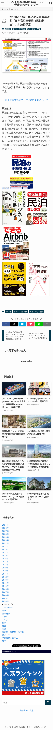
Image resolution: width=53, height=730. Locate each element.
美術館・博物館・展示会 (13, 631)
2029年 (5, 537)
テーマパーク (8, 607)
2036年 (5, 558)
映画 (4, 628)
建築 (4, 610)
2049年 (5, 598)
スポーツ (6, 635)
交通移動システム (10, 637)
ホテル (5, 616)
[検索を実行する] (48, 702)
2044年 (5, 583)
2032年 (5, 546)
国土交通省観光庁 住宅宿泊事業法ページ (26, 99)
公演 (4, 622)
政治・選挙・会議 (33, 29)
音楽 (4, 625)
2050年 (5, 601)
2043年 (5, 579)
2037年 (5, 561)
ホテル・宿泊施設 (19, 29)
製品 (4, 641)
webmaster (26, 361)
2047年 (5, 592)
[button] (6, 324)
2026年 (5, 528)
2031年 (5, 543)
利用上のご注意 (26, 710)
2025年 (5, 524)
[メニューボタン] (2, 3)
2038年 (5, 564)
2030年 (5, 540)
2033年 (5, 549)
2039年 (5, 567)
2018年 (7, 29)
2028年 (5, 534)
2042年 (5, 577)
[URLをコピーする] (47, 324)
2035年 (5, 555)
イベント (6, 619)
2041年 (5, 573)
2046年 (5, 589)
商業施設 (6, 613)
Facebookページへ (9, 651)
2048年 (5, 595)
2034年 (5, 552)
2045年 (5, 586)
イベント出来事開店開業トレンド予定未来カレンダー (26, 3)
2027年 (5, 531)
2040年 (5, 570)
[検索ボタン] (51, 3)
